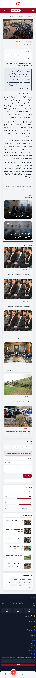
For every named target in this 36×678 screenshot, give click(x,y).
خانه (31, 16)
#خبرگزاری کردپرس (20, 186)
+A (21, 51)
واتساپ (24, 58)
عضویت (18, 665)
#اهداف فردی (13, 585)
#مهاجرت (29, 579)
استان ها (31, 648)
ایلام (28, 16)
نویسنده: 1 (24, 42)
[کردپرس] (18, 3)
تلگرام (29, 58)
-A (24, 51)
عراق (32, 643)
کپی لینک (8, 55)
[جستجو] (8, 10)
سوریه (31, 638)
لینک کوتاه (19, 55)
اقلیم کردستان (30, 633)
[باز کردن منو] (33, 10)
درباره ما (31, 621)
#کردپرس (29, 186)
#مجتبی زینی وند (21, 189)
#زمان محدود (11, 582)
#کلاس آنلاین (19, 582)
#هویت (29, 189)
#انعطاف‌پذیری (21, 585)
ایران (32, 645)
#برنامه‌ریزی (29, 585)
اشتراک (13, 55)
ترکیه (32, 636)
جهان (32, 641)
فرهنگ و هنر (30, 650)
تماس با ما (30, 624)
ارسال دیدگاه (27, 476)
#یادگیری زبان (14, 579)
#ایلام (13, 186)
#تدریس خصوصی (27, 582)
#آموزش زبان (22, 579)
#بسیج (7, 186)
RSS (32, 626)
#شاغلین (29, 588)
